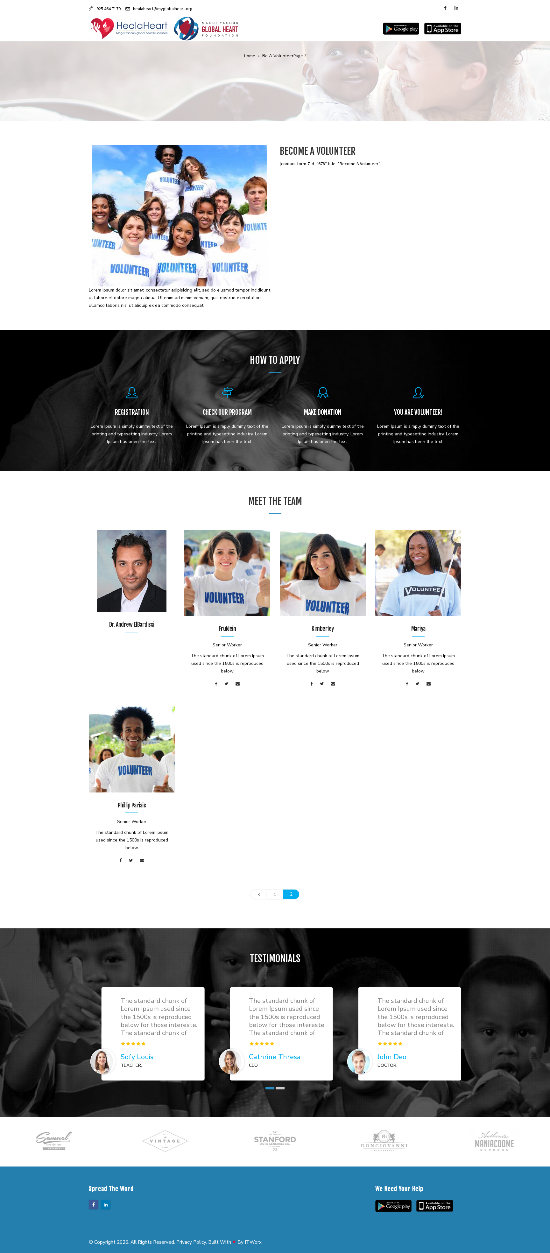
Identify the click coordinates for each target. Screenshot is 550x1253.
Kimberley (323, 628)
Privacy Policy (191, 1242)
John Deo (391, 1057)
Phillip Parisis (132, 805)
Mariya (418, 628)
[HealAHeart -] (129, 28)
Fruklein (227, 628)
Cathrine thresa (275, 1057)
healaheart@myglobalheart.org (163, 8)
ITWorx (253, 1242)
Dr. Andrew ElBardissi (131, 624)
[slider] (133, 1043)
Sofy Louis (137, 1057)
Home (249, 56)
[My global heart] (206, 28)
